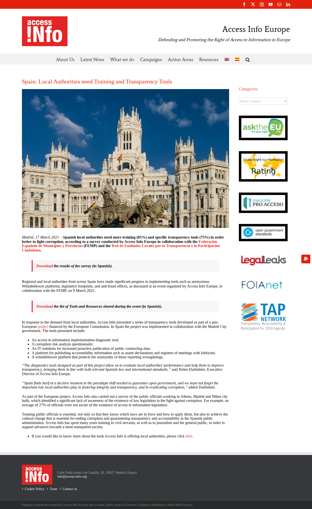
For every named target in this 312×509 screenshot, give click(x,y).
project (43, 326)
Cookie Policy (34, 489)
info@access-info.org (72, 476)
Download (44, 266)
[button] (247, 59)
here (188, 436)
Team (53, 489)
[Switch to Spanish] (237, 59)
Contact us (70, 489)
